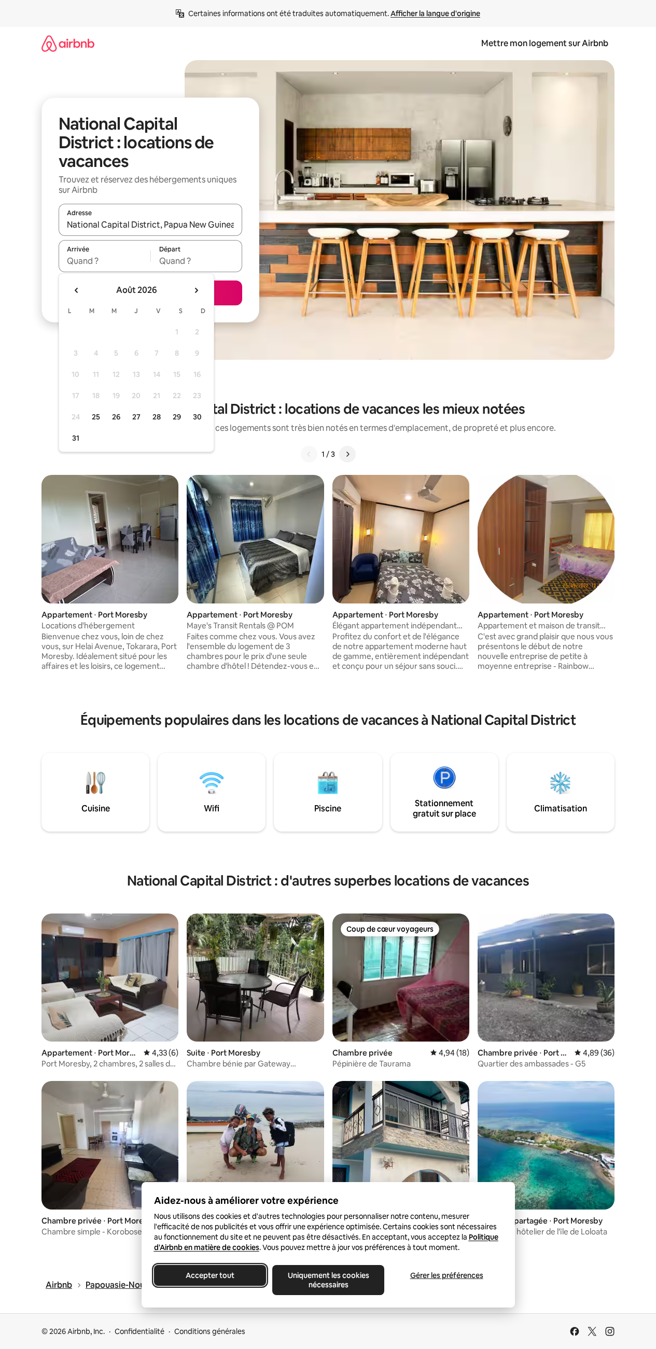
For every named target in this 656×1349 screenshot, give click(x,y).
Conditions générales (209, 1331)
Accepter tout (210, 1275)
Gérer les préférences (446, 1275)
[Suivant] (347, 454)
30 (197, 416)
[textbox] (104, 261)
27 (136, 416)
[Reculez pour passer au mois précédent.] (77, 290)
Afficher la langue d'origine (435, 13)
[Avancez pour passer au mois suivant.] (196, 290)
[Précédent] (309, 454)
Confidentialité (139, 1331)
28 (156, 416)
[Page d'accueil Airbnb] (67, 43)
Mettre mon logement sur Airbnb (544, 43)
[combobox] (150, 224)
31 (75, 438)
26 (116, 416)
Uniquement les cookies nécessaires (328, 1280)
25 (96, 416)
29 (177, 416)
